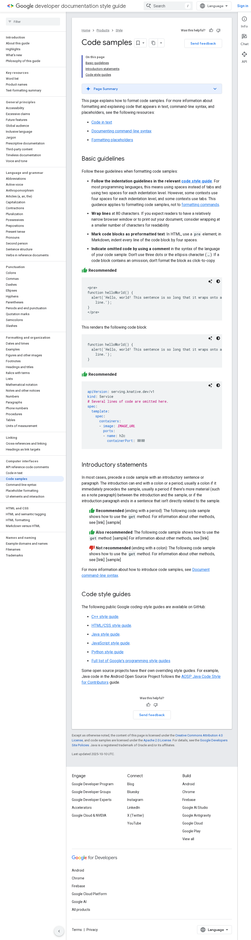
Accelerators (82, 808)
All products (81, 910)
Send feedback (203, 43)
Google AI (79, 902)
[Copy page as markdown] (153, 43)
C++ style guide (104, 616)
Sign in (242, 6)
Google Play (191, 831)
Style (119, 30)
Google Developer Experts (92, 800)
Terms (77, 930)
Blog (130, 784)
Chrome (188, 792)
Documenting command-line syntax (121, 131)
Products (103, 30)
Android (188, 784)
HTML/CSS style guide (111, 625)
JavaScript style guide (110, 643)
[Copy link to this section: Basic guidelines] (129, 159)
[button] (152, 89)
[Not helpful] (218, 30)
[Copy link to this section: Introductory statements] (152, 465)
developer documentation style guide (80, 6)
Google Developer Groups (91, 792)
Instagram (135, 800)
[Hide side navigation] (59, 931)
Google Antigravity (196, 815)
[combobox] (168, 5)
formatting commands (200, 204)
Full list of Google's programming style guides (130, 660)
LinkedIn (133, 808)
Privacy (92, 930)
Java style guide (105, 634)
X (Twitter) (135, 815)
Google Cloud (192, 823)
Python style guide (107, 652)
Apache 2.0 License (157, 740)
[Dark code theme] (218, 281)
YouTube (134, 823)
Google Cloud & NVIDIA (89, 815)
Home (86, 30)
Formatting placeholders (112, 140)
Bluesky (133, 792)
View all (188, 839)
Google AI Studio (195, 808)
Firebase (189, 800)
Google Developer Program (92, 784)
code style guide (196, 181)
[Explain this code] (210, 281)
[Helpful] (211, 30)
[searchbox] (33, 22)
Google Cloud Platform (89, 894)
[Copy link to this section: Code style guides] (135, 595)
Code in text (101, 122)
